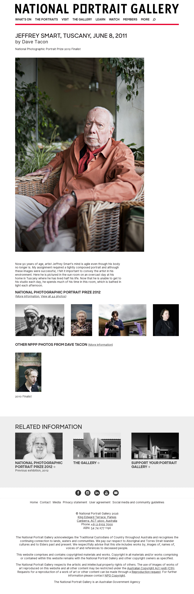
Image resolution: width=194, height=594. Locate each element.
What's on (23, 19)
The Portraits (46, 19)
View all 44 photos (53, 296)
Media (57, 502)
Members (130, 19)
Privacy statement (75, 502)
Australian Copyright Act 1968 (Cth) (150, 568)
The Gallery (82, 19)
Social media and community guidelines (138, 502)
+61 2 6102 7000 (102, 524)
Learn (100, 19)
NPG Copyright (115, 575)
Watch (114, 19)
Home (34, 502)
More (145, 19)
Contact (45, 502)
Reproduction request (146, 572)
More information (27, 296)
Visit (65, 19)
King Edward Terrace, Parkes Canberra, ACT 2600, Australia (97, 519)
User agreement (99, 502)
